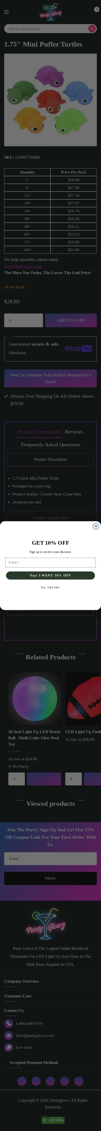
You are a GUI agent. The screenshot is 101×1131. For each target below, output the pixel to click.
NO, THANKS (50, 587)
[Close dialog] (96, 526)
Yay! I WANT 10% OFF (50, 575)
